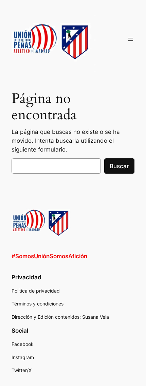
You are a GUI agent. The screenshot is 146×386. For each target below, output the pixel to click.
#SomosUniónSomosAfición (49, 256)
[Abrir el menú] (130, 39)
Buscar (119, 166)
